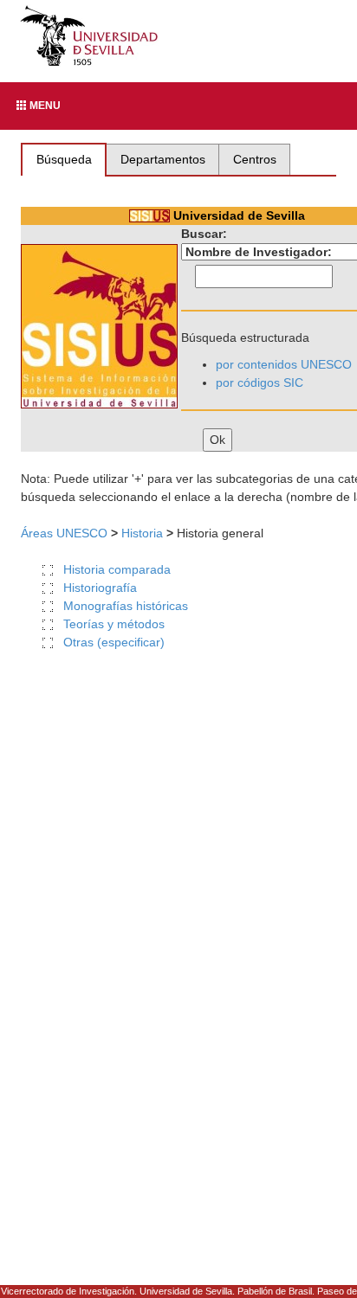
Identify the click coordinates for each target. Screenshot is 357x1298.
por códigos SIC (259, 382)
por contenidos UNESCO (284, 364)
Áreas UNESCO (64, 533)
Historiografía (100, 587)
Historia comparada (117, 569)
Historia (142, 533)
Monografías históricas (125, 606)
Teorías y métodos (114, 624)
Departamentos (162, 159)
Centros (254, 159)
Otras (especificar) (114, 642)
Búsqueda (64, 159)
